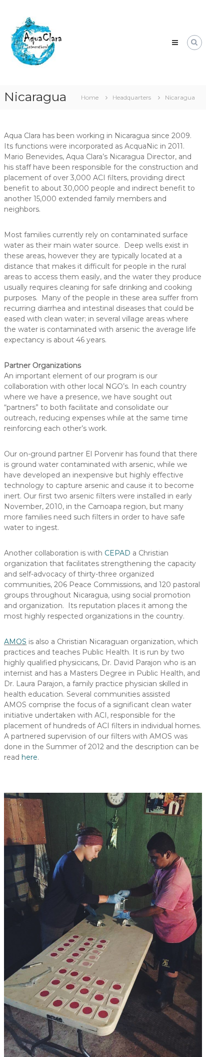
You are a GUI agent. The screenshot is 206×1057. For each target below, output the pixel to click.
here (30, 757)
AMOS (15, 641)
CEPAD (117, 553)
